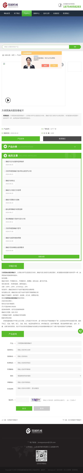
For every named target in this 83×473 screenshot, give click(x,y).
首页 (13, 55)
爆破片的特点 (10, 180)
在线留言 (56, 13)
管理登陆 (75, 470)
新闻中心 (37, 13)
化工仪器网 (67, 470)
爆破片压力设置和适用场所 (15, 161)
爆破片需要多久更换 (12, 200)
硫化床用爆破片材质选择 (14, 209)
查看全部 (41, 256)
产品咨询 (21, 139)
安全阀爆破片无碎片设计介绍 (15, 219)
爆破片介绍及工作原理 (13, 190)
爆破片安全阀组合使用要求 (15, 247)
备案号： (44, 470)
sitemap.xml (51, 470)
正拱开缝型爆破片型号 (13, 228)
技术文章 (46, 13)
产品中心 (27, 13)
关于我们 (17, 13)
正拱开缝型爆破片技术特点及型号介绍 (18, 171)
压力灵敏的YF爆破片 (74, 420)
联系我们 (66, 13)
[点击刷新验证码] (36, 400)
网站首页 (7, 13)
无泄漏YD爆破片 (12, 420)
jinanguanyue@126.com (46, 442)
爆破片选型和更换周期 (13, 238)
